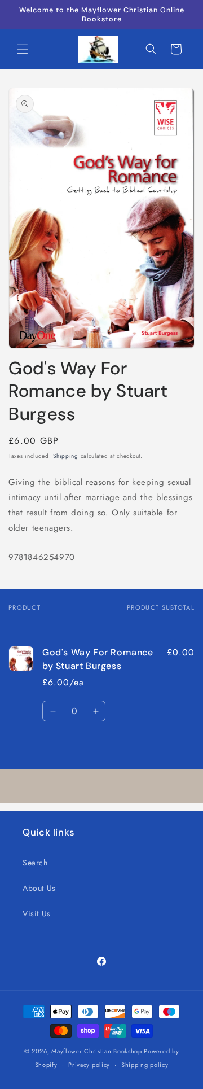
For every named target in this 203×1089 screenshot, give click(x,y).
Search (35, 862)
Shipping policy (145, 1064)
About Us (39, 888)
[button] (22, 49)
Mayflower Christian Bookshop (96, 1051)
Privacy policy (89, 1064)
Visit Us (37, 913)
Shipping (65, 456)
